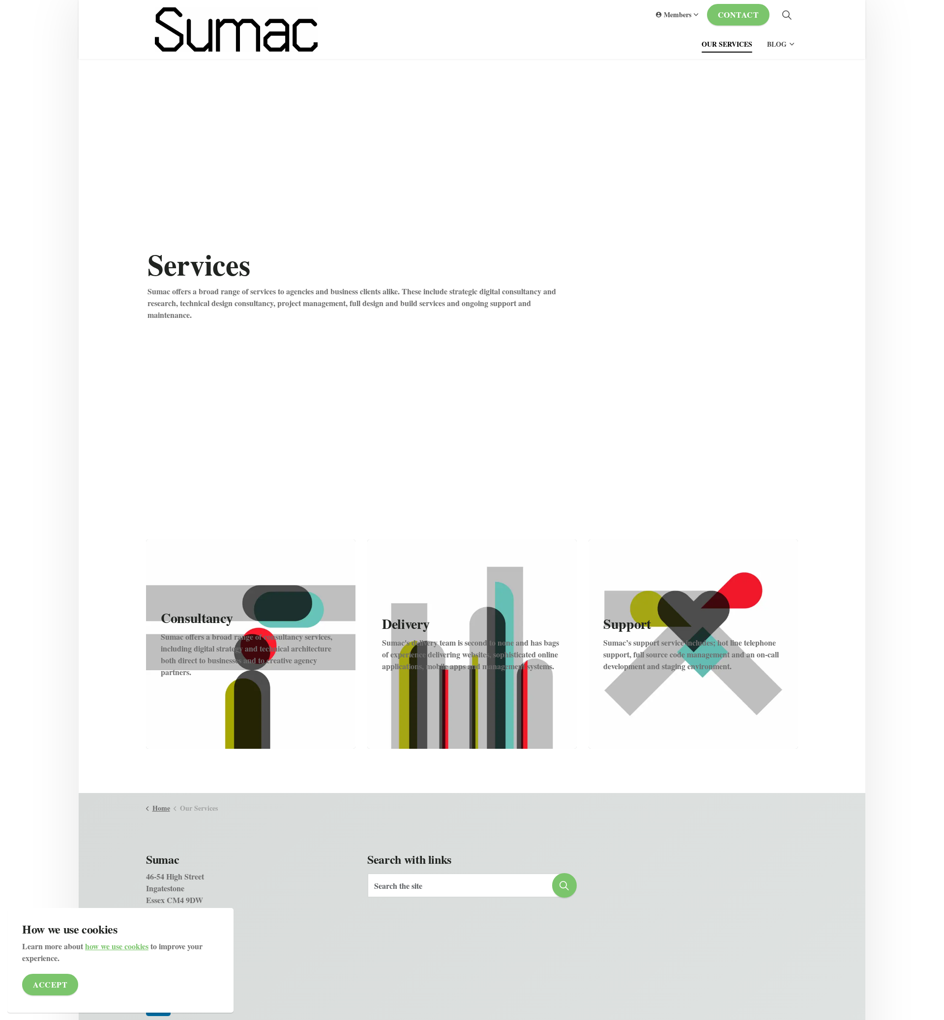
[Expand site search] (786, 14)
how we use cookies (116, 946)
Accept (50, 984)
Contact (738, 14)
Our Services (727, 44)
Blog (777, 44)
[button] (564, 885)
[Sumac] (236, 29)
